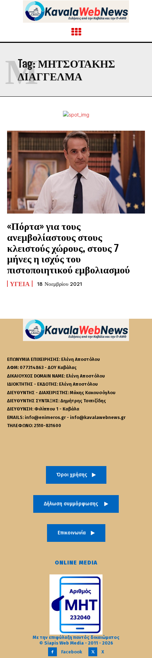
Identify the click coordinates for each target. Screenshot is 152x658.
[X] (92, 651)
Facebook (71, 651)
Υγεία (20, 283)
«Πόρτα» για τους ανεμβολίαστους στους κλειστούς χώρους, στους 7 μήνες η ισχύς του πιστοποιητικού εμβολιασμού (68, 248)
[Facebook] (52, 651)
